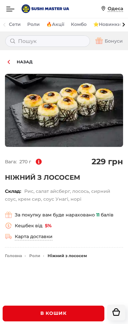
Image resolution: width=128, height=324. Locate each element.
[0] (116, 312)
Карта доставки (34, 236)
